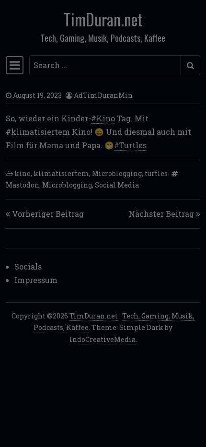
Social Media (117, 184)
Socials (28, 266)
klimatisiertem (61, 173)
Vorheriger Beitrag (48, 214)
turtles (156, 173)
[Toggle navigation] (14, 65)
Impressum (35, 280)
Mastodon (22, 184)
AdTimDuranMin (103, 95)
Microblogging (117, 173)
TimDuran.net (103, 19)
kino (22, 173)
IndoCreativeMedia (102, 339)
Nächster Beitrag (161, 214)
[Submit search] (190, 65)
